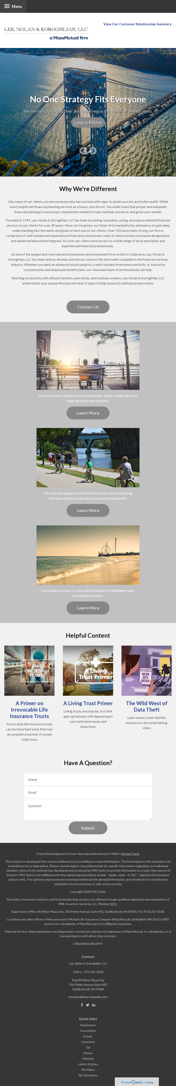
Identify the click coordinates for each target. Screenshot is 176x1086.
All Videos (88, 1069)
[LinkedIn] (93, 1005)
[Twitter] (87, 1005)
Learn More (88, 122)
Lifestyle (88, 1058)
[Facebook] (82, 1005)
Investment (88, 1030)
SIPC (113, 904)
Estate (88, 1036)
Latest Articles (88, 1064)
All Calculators (88, 1075)
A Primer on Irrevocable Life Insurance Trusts (29, 709)
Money (88, 1053)
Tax (88, 1047)
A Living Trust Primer (88, 703)
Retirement (88, 1025)
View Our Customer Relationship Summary (137, 24)
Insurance (88, 1042)
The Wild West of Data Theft (146, 706)
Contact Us (88, 306)
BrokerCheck (130, 854)
